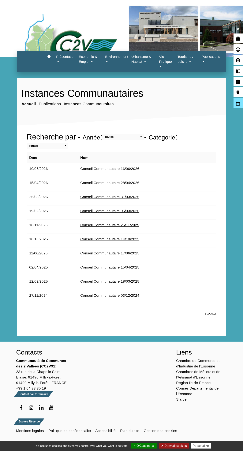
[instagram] (31, 407)
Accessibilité (105, 431)
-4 (214, 314)
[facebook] (21, 407)
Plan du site (129, 431)
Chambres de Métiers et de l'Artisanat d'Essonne (198, 374)
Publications (50, 104)
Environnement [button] (116, 57)
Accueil (28, 104)
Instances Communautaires (89, 104)
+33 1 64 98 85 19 (31, 388)
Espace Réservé (29, 421)
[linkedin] (41, 407)
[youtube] (51, 407)
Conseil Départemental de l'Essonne (197, 391)
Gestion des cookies (160, 431)
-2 (208, 314)
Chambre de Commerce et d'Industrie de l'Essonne (197, 363)
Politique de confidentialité (69, 431)
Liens (184, 352)
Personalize (201, 445)
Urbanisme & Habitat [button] (141, 59)
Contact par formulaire (33, 394)
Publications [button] (211, 57)
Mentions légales (30, 431)
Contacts (29, 352)
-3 (211, 314)
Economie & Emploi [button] (88, 59)
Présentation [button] (65, 57)
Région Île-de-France (193, 383)
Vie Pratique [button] (165, 59)
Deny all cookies (175, 445)
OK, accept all (145, 445)
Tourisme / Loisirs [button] (185, 59)
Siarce (181, 399)
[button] (48, 57)
